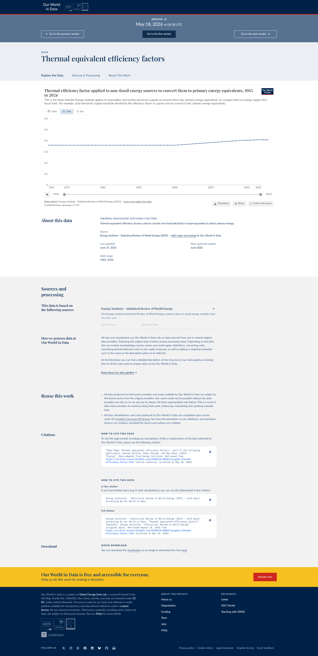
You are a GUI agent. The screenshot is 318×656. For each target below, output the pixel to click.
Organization (168, 605)
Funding (165, 612)
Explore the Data (52, 75)
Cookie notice (205, 648)
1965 (56, 194)
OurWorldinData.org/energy (57, 205)
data (184, 550)
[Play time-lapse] (47, 194)
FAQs (99, 614)
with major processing (183, 235)
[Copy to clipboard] (206, 452)
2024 (269, 194)
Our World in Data (51, 7)
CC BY (76, 205)
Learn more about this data (137, 202)
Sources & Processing (86, 75)
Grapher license (245, 648)
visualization (134, 550)
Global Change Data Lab (93, 594)
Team (164, 618)
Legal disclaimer (225, 648)
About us (166, 599)
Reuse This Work (119, 75)
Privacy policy (187, 648)
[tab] (52, 111)
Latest (224, 599)
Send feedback (265, 648)
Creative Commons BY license (133, 419)
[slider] (64, 194)
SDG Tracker (228, 605)
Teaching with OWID (233, 612)
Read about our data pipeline (117, 372)
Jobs (163, 624)
